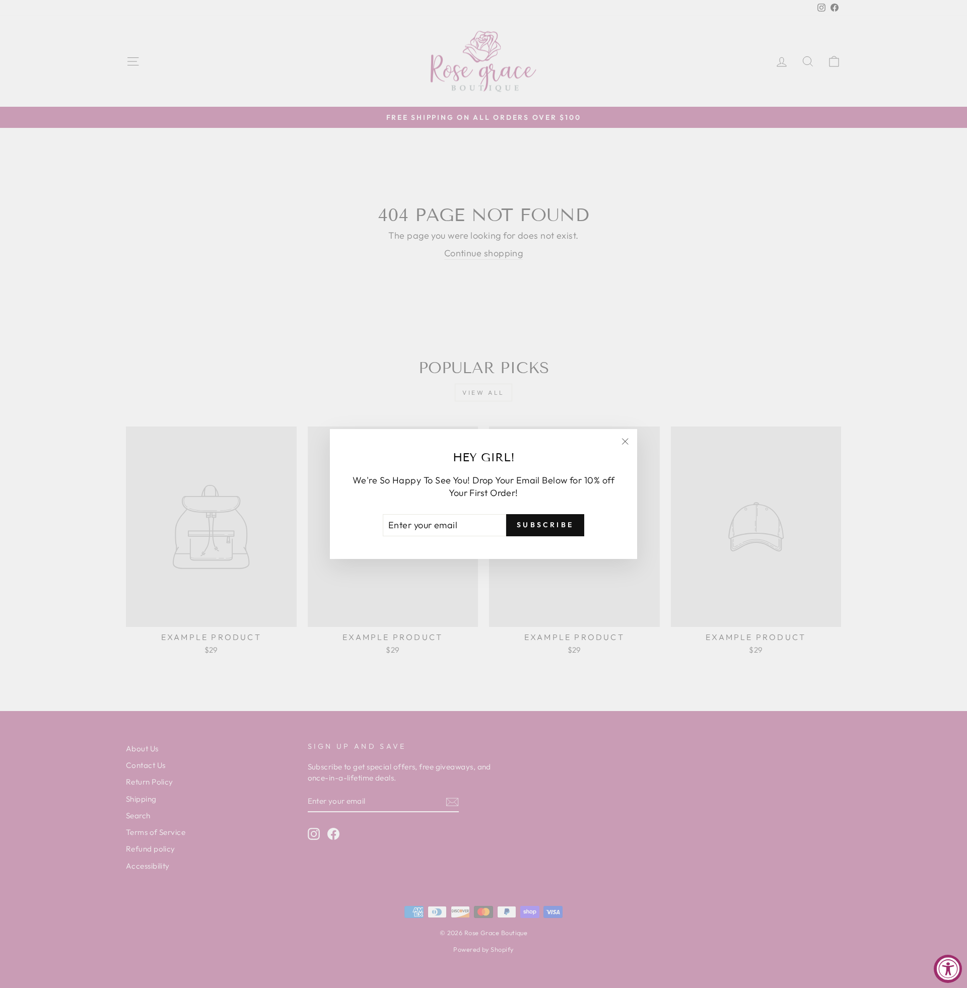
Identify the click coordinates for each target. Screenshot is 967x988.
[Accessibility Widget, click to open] (948, 969)
